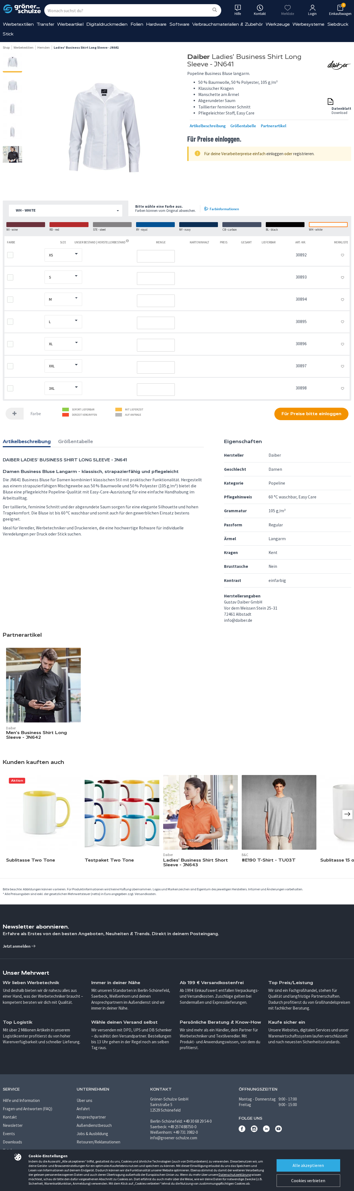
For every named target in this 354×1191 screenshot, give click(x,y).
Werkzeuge (278, 24)
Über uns (84, 1100)
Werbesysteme (308, 24)
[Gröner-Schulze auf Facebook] (242, 1130)
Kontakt (10, 1117)
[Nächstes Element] (347, 814)
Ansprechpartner (91, 1117)
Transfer (45, 24)
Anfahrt (83, 1108)
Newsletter (13, 1125)
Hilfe (238, 13)
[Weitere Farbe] (15, 414)
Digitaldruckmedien (106, 24)
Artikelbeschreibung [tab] (27, 441)
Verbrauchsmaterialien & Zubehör (227, 24)
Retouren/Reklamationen (98, 1142)
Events (9, 1133)
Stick (8, 34)
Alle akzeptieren (308, 1165)
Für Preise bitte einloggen (311, 413)
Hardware (156, 24)
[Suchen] (214, 10)
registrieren (303, 153)
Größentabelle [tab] (75, 441)
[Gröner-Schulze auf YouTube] (278, 1130)
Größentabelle (243, 125)
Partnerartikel (273, 125)
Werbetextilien (18, 24)
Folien (137, 24)
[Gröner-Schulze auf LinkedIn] (266, 1130)
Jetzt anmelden (17, 946)
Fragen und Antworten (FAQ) (27, 1108)
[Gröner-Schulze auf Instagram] (254, 1130)
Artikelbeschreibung (208, 125)
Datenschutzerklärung (234, 1174)
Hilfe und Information (21, 1100)
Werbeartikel (70, 24)
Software (179, 24)
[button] (65, 211)
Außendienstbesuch (94, 1125)
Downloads (12, 1142)
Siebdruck (337, 24)
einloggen (274, 153)
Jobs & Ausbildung (92, 1133)
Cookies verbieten (308, 1180)
